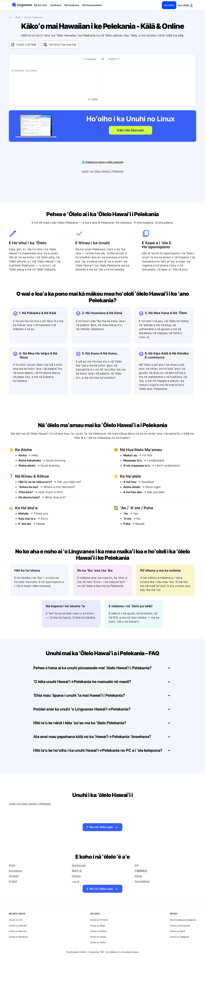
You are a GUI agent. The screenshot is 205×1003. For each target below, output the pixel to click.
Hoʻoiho (169, 5)
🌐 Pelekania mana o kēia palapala (102, 162)
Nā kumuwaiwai (92, 5)
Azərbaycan (79, 865)
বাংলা (137, 865)
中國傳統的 (141, 870)
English (112, 59)
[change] (102, 59)
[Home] (11, 17)
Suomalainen (142, 881)
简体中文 (77, 870)
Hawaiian (91, 59)
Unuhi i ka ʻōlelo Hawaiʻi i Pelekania (102, 171)
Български (15, 870)
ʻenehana (55, 5)
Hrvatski (14, 876)
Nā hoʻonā (40, 5)
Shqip (12, 865)
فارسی (75, 881)
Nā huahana (71, 5)
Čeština (76, 876)
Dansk (138, 876)
